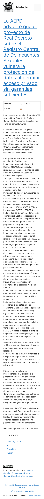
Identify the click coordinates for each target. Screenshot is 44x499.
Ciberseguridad (14, 441)
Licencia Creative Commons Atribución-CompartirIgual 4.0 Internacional (18, 473)
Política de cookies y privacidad (22, 491)
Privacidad (11, 449)
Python (10, 453)
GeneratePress (35, 495)
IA (8, 445)
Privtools (21, 7)
